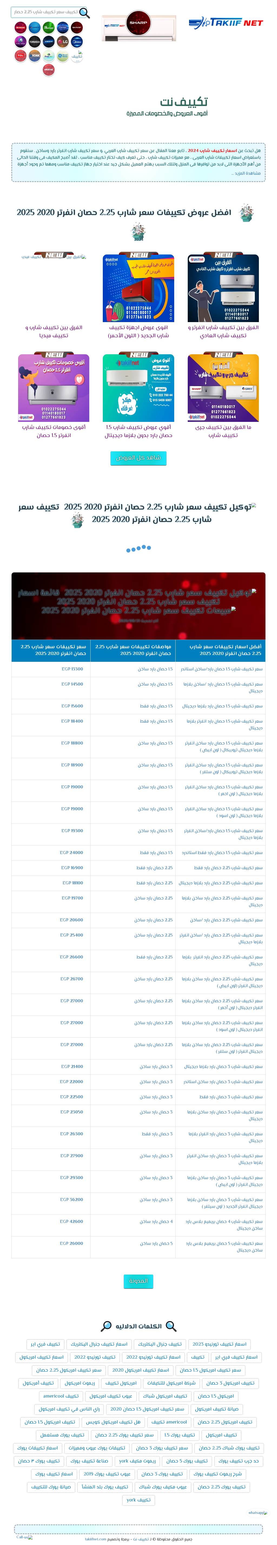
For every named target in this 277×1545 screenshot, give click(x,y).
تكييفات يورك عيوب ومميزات (97, 1448)
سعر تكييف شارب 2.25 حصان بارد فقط (228, 868)
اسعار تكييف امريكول (41, 1357)
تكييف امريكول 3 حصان (230, 1383)
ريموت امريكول (80, 1383)
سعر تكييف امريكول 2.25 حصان (68, 1370)
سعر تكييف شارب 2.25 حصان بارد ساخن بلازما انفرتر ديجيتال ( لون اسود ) (222, 1026)
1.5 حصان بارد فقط (156, 706)
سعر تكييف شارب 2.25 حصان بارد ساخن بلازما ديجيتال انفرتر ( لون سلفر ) (222, 1048)
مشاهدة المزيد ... (246, 173)
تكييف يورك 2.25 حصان (222, 1487)
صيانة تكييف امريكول (217, 1409)
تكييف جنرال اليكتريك (160, 1344)
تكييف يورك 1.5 (179, 1435)
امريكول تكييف (121, 1383)
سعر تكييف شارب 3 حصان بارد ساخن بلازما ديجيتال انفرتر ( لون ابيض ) (225, 1181)
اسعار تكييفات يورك (37, 1448)
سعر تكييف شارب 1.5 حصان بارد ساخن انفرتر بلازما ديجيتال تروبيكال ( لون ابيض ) (224, 747)
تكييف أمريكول (38, 1383)
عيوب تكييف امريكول (111, 1396)
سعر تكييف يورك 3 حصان (162, 1448)
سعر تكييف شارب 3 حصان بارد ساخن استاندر (223, 1082)
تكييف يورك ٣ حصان (39, 1461)
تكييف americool (61, 1396)
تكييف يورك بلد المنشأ (105, 1487)
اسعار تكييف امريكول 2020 (140, 1370)
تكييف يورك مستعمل (62, 1435)
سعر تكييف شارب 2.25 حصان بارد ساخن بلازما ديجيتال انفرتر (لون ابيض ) (222, 983)
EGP (72, 669)
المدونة (138, 1281)
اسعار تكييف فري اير (236, 1357)
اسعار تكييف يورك (54, 1474)
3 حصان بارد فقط (157, 1134)
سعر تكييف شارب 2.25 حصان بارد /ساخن (226, 920)
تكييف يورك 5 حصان (187, 1461)
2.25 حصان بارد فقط (155, 868)
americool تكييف (169, 1422)
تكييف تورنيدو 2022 (95, 1357)
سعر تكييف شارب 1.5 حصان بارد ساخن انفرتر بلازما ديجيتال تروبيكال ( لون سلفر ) (224, 769)
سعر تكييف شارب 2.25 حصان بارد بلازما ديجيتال (221, 883)
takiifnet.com (95, 1540)
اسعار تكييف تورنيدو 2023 (219, 1344)
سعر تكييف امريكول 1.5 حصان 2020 (147, 1409)
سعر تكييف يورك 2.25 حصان (124, 1435)
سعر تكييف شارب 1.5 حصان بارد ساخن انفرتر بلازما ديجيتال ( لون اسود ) (224, 812)
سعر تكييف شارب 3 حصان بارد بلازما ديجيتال (223, 1067)
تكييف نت (141, 1540)
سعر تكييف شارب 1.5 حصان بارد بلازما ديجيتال (222, 706)
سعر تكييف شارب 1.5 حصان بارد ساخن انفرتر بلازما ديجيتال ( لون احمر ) (224, 791)
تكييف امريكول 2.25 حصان (225, 1422)
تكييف (198, 1357)
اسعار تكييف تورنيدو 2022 (153, 1357)
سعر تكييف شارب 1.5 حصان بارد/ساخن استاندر (222, 669)
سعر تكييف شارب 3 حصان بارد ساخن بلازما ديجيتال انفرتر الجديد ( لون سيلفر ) (225, 1203)
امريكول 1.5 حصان (216, 1396)
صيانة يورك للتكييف (51, 1487)
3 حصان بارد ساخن (156, 1067)
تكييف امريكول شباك (165, 1396)
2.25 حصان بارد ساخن (153, 898)
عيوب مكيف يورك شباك (163, 1487)
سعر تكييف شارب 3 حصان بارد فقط (231, 1097)
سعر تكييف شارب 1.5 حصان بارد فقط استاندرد (222, 853)
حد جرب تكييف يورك (239, 1461)
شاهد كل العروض (138, 458)
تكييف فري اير (45, 1344)
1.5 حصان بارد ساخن (155, 669)
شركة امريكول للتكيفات (171, 1383)
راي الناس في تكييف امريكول (69, 1409)
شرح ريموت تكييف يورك (218, 1474)
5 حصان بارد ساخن (156, 1243)
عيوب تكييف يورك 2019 (107, 1474)
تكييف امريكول (221, 1435)
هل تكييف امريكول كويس (113, 1422)
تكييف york (139, 1500)
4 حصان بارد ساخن (156, 1222)
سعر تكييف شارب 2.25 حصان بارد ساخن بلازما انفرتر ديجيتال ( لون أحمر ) (222, 1004)
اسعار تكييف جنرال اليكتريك (99, 1344)
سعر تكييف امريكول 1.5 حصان (210, 1370)
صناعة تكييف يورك (89, 1461)
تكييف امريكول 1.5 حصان (50, 1422)
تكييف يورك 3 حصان (162, 1474)
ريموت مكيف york (137, 1461)
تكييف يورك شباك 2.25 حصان (229, 1448)
